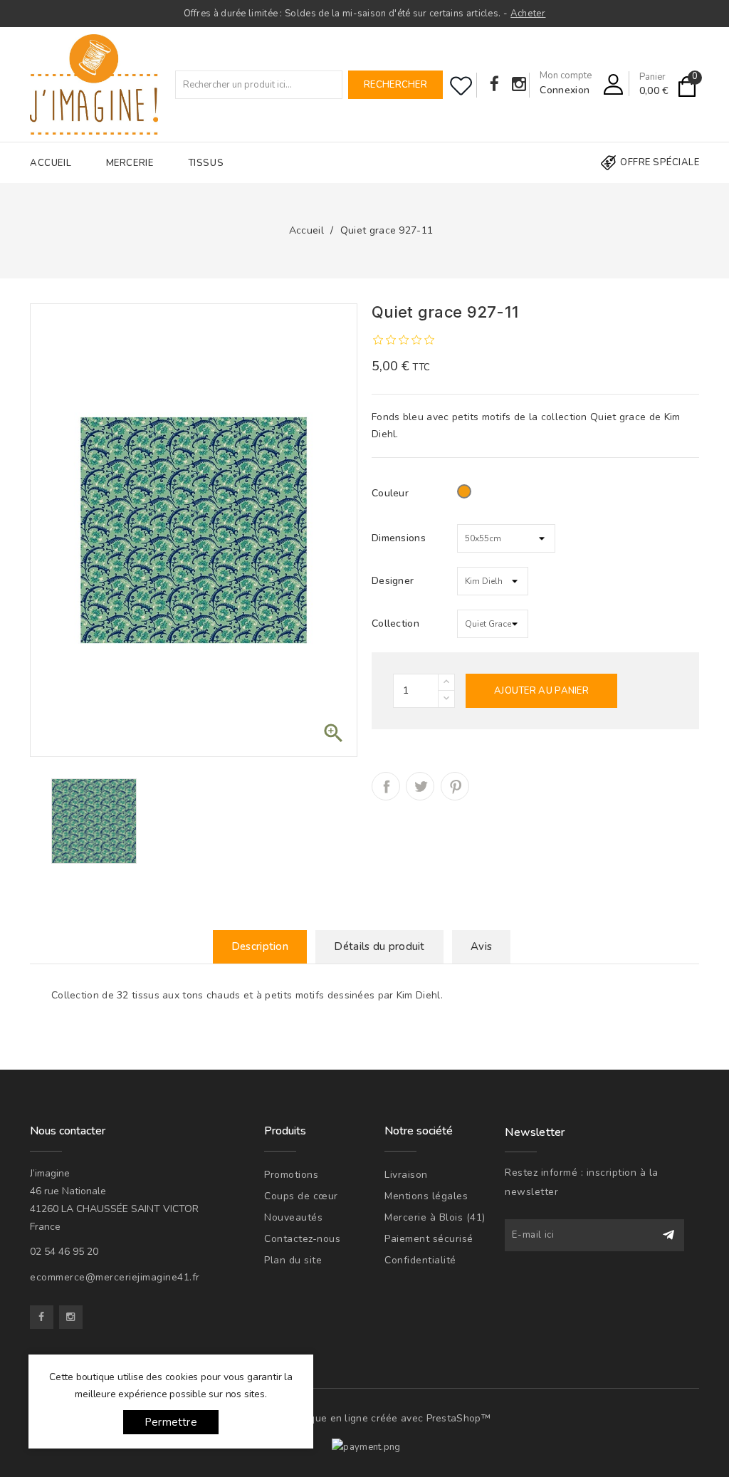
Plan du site (293, 1260)
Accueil (50, 163)
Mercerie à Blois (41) (435, 1217)
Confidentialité (420, 1260)
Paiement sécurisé (428, 1239)
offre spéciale (659, 162)
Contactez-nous (302, 1239)
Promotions (291, 1174)
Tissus (206, 163)
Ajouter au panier (541, 690)
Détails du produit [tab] (379, 946)
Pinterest (454, 786)
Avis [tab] (481, 946)
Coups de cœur (301, 1196)
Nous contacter (67, 1131)
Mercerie (130, 163)
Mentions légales (426, 1196)
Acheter (527, 13)
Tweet (420, 786)
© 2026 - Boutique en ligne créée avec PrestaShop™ (364, 1418)
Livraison (406, 1174)
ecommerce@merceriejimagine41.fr (115, 1277)
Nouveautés (293, 1217)
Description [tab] (259, 946)
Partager (385, 786)
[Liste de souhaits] (461, 85)
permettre (171, 1422)
